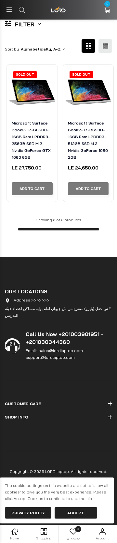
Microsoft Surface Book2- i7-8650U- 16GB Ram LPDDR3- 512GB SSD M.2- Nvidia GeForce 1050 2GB (88, 140)
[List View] (105, 46)
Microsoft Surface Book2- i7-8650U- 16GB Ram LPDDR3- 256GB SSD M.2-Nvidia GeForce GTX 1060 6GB (31, 140)
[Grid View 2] (88, 46)
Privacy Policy (28, 512)
